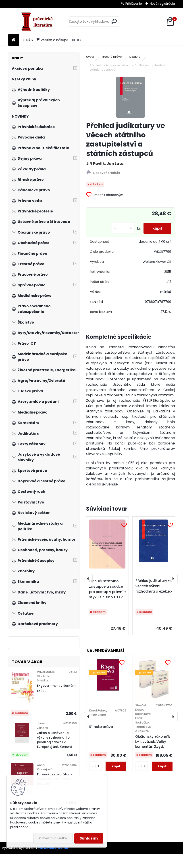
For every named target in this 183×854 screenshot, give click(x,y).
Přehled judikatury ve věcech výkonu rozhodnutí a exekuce (154, 586)
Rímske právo (101, 726)
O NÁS (28, 40)
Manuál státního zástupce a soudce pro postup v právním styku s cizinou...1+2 (108, 589)
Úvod (90, 57)
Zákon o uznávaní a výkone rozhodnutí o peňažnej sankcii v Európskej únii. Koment (54, 740)
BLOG (76, 40)
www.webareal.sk (53, 848)
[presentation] (88, 578)
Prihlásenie (133, 3)
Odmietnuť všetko (53, 838)
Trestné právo (112, 57)
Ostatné (135, 57)
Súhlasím (89, 838)
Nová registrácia (162, 3)
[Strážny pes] (130, 173)
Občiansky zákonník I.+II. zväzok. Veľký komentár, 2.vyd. (152, 741)
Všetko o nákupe (55, 40)
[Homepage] (13, 40)
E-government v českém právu (56, 688)
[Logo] (38, 21)
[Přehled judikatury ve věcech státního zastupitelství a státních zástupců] (130, 97)
